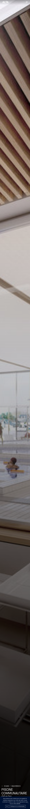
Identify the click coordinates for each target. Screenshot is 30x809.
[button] (27, 2)
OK (7, 806)
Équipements (16, 786)
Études (6, 786)
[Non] (28, 803)
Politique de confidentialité (17, 806)
